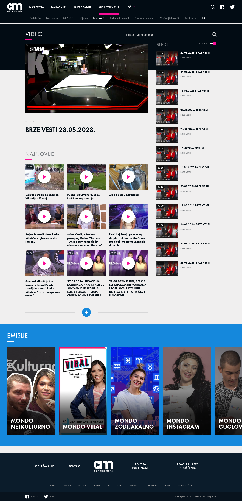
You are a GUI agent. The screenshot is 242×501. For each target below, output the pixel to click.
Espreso (67, 485)
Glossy (96, 485)
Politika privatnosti (140, 466)
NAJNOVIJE (39, 154)
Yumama (132, 485)
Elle (119, 485)
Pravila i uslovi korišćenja (188, 466)
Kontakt (74, 466)
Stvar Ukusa (150, 485)
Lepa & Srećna (185, 485)
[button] (234, 388)
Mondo (82, 485)
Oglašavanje (44, 466)
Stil (108, 485)
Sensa (167, 485)
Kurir (52, 485)
